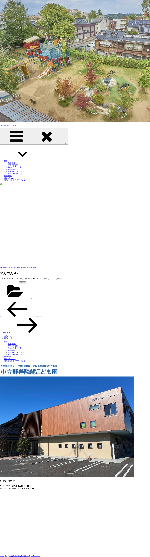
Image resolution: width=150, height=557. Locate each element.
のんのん (34, 299)
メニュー (64, 143)
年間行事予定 (13, 165)
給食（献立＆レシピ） (16, 171)
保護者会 (11, 169)
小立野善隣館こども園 (8, 125)
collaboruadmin (32, 268)
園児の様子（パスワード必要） (15, 180)
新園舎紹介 (12, 163)
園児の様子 (8, 338)
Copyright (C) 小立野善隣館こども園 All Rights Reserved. (20, 556)
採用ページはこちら (15, 173)
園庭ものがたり (10, 178)
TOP (5, 161)
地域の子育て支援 (14, 167)
